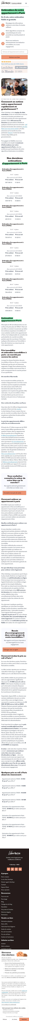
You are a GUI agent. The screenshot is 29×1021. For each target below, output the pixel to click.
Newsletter (4, 907)
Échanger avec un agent (11, 649)
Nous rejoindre (5, 890)
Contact (3, 884)
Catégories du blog (6, 904)
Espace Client (5, 887)
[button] (26, 3)
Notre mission (5, 877)
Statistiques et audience (8, 1009)
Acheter (3, 943)
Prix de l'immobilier (6, 931)
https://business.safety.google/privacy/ (11, 1002)
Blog (2, 901)
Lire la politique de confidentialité (9, 1004)
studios (19, 409)
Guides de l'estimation (7, 937)
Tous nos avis (4, 896)
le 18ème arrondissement (9, 435)
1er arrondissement (17, 441)
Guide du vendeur (6, 929)
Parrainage (4, 899)
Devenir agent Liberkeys (8, 882)
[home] (11, 3)
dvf (26, 124)
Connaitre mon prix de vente (12, 493)
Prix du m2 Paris (5, 934)
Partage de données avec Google (10, 1012)
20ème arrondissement (10, 462)
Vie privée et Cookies (7, 909)
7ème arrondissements (8, 454)
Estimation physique (6, 921)
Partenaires (4, 914)
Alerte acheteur (5, 946)
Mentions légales (6, 912)
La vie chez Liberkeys (7, 879)
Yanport (10, 132)
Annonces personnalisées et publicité (11, 1011)
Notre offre (4, 924)
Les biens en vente (6, 949)
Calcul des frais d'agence (8, 926)
